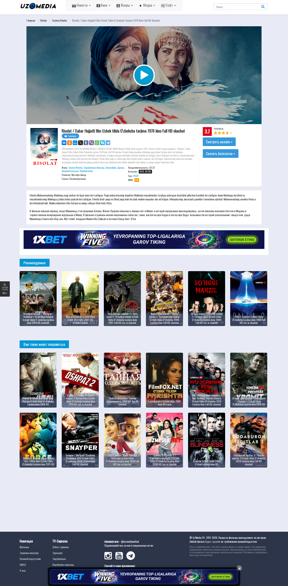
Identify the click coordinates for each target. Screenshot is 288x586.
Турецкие (57, 553)
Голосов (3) (218, 128)
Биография (111, 167)
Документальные (70, 171)
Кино (104, 5)
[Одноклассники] (69, 142)
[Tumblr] (86, 142)
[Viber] (91, 142)
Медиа (147, 5)
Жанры (125, 5)
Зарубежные (59, 559)
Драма (120, 167)
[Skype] (102, 142)
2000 (135, 175)
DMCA (23, 564)
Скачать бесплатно (219, 153)
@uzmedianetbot (130, 541)
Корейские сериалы (63, 564)
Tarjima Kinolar (59, 20)
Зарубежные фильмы (94, 167)
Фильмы (24, 547)
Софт (169, 5)
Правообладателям (30, 559)
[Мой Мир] (75, 142)
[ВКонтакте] (64, 142)
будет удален (212, 541)
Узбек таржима (61, 547)
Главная (30, 20)
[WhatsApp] (97, 142)
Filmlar (43, 20)
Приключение (86, 171)
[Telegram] (108, 142)
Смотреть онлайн (218, 141)
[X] (80, 142)
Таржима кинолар (29, 553)
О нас (22, 570)
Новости (82, 5)
